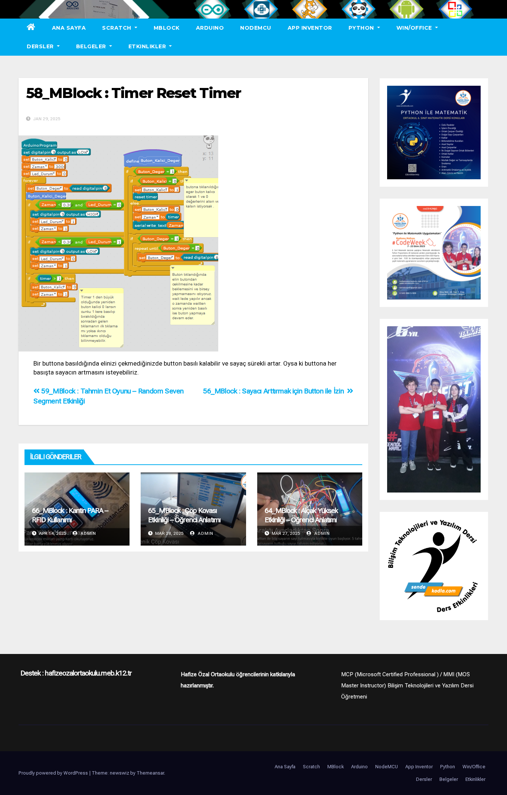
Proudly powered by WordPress (54, 773)
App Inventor (310, 27)
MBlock (167, 27)
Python (362, 27)
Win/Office (415, 27)
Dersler (41, 46)
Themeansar (150, 773)
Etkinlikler (148, 46)
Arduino (210, 27)
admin (87, 533)
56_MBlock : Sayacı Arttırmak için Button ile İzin (275, 391)
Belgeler (92, 46)
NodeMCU (255, 27)
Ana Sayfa (69, 27)
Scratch (117, 27)
